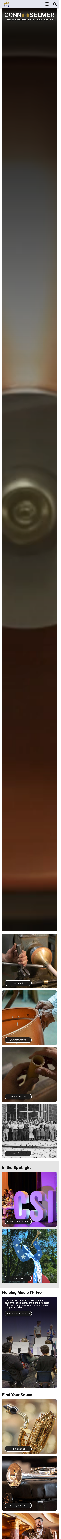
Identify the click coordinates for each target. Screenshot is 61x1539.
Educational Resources (18, 1313)
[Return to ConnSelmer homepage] (6, 4)
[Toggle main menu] (47, 4)
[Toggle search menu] (55, 4)
